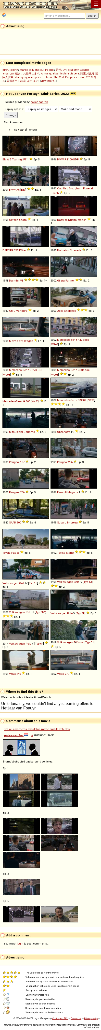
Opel (60, 432)
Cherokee (70, 310)
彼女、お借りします (27, 73)
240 (18, 674)
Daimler (14, 280)
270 (34, 370)
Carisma (29, 432)
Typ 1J (33, 583)
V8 (21, 280)
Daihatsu (63, 250)
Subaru (61, 522)
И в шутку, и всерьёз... (29, 77)
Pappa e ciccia (74, 77)
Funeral (88, 188)
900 (19, 522)
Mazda (13, 341)
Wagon (82, 220)
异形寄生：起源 (16, 81)
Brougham (75, 188)
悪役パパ (61, 69)
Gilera (61, 280)
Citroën (13, 220)
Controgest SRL (60, 1018)
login (20, 943)
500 (28, 401)
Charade (75, 250)
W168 (54, 344)
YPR (10, 250)
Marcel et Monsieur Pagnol (37, 69)
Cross (80, 642)
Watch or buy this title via (17, 697)
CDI (40, 370)
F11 (25, 159)
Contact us (76, 1018)
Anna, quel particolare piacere (60, 73)
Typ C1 (89, 642)
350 (82, 400)
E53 (23, 189)
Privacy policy (91, 1018)
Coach (54, 193)
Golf (21, 583)
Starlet (70, 552)
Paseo (15, 552)
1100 (70, 159)
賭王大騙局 (87, 73)
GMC (12, 310)
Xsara (23, 220)
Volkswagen (10, 583)
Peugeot (14, 462)
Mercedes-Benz (67, 339)
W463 (35, 401)
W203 (6, 374)
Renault (62, 492)
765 (16, 250)
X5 (18, 189)
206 (70, 462)
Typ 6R (80, 613)
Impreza (72, 522)
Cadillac (62, 188)
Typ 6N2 (41, 612)
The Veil (58, 77)
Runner (70, 280)
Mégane (72, 492)
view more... (48, 81)
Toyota (6, 552)
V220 (91, 400)
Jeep (60, 310)
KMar (22, 250)
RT (74, 159)
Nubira (72, 220)
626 (21, 341)
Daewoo (62, 220)
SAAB (12, 522)
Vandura (21, 310)
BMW (5, 159)
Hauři (48, 77)
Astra (66, 432)
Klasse (84, 339)
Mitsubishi (16, 432)
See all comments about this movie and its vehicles (37, 729)
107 (22, 462)
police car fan (39, 102)
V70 (66, 674)
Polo (28, 612)
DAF (5, 250)
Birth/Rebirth (10, 69)
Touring (17, 159)
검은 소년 (32, 81)
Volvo (12, 674)
